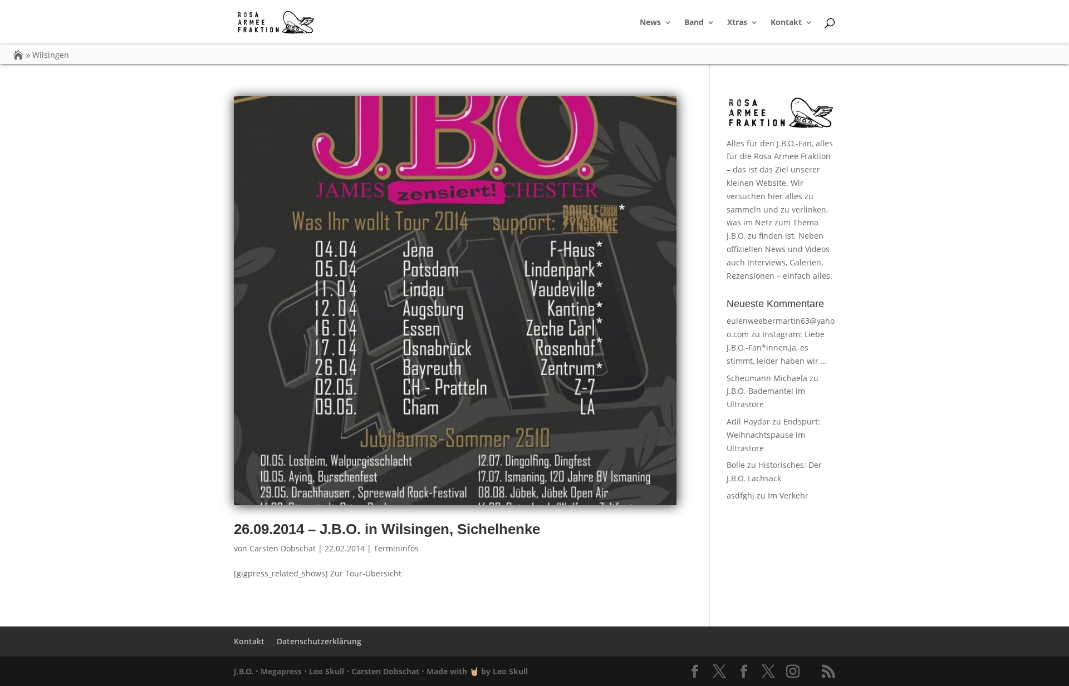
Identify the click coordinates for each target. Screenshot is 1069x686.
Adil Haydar (748, 421)
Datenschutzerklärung (319, 641)
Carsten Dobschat (282, 548)
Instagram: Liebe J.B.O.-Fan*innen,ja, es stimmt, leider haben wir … (777, 347)
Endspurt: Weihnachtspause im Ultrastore (773, 434)
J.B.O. (243, 671)
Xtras (737, 22)
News (650, 22)
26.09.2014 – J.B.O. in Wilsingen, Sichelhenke (387, 529)
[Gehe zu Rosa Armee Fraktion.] (18, 55)
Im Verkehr (788, 495)
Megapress (281, 671)
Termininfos (396, 548)
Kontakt (786, 22)
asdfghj (740, 495)
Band (694, 22)
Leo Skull (326, 671)
